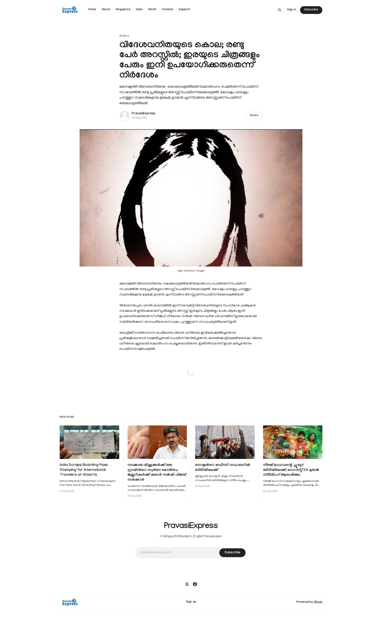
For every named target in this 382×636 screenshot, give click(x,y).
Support (184, 10)
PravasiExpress (143, 114)
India (139, 10)
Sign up (191, 602)
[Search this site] (279, 10)
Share (254, 116)
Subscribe (311, 10)
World (152, 10)
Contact (167, 10)
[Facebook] (195, 584)
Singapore (123, 10)
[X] (187, 584)
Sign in (291, 10)
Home (92, 10)
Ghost (318, 602)
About (106, 10)
